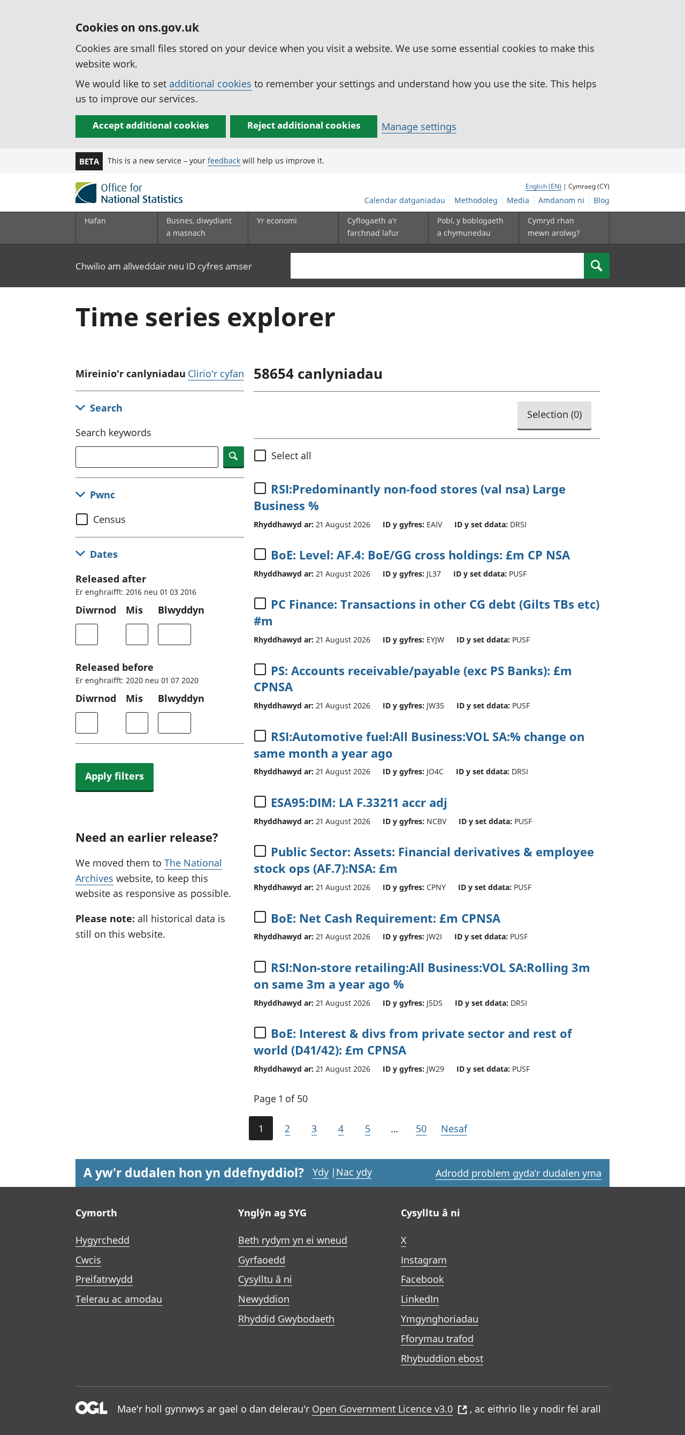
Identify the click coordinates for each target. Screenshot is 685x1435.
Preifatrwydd (104, 1279)
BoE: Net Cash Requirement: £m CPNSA (385, 918)
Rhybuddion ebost (442, 1358)
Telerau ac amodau (118, 1298)
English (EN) (543, 186)
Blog (601, 200)
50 (421, 1128)
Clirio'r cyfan (216, 373)
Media (518, 200)
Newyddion (264, 1298)
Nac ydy (354, 1171)
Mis (134, 609)
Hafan (95, 220)
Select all (291, 455)
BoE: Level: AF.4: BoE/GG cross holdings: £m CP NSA (420, 555)
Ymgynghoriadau (439, 1318)
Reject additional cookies (303, 125)
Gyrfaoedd (261, 1259)
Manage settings (419, 126)
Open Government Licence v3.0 (382, 1408)
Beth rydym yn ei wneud (292, 1240)
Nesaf (454, 1128)
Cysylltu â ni (265, 1279)
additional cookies (210, 83)
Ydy (321, 1171)
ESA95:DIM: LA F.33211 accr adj (359, 802)
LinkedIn (420, 1298)
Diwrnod (95, 609)
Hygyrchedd (102, 1240)
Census (109, 519)
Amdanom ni (561, 200)
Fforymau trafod (437, 1338)
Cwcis (88, 1259)
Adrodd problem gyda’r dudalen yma (519, 1173)
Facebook (422, 1279)
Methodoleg (476, 200)
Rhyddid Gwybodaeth (286, 1318)
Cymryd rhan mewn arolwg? (554, 226)
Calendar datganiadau (404, 200)
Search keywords (113, 432)
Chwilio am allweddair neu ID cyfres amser (163, 266)
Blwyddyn (181, 609)
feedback (224, 160)
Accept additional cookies (151, 125)
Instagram (424, 1259)
